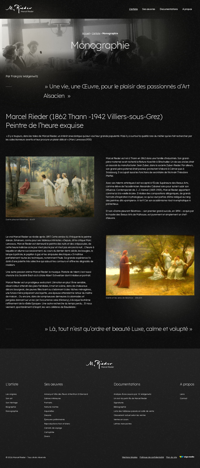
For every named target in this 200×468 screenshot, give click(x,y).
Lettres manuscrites (123, 423)
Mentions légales (129, 457)
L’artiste (133, 9)
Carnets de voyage (53, 428)
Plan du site (171, 457)
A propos (187, 9)
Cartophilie (49, 432)
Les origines (11, 394)
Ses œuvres (148, 9)
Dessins (47, 415)
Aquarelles (49, 411)
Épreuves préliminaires (54, 419)
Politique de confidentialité (152, 457)
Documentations (169, 9)
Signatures (119, 402)
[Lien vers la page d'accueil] (100, 364)
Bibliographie (120, 407)
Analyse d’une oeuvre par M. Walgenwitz (132, 394)
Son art (9, 398)
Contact (183, 398)
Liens (182, 394)
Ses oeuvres (53, 384)
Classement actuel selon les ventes (130, 415)
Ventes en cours (121, 419)
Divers (47, 436)
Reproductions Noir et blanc (57, 423)
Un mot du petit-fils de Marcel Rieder (130, 398)
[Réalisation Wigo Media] (186, 457)
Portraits (48, 402)
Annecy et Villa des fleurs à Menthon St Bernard (66, 394)
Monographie (12, 411)
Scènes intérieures (52, 398)
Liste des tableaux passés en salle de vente (134, 411)
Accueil (86, 33)
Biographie (11, 407)
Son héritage (12, 402)
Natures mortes (51, 407)
